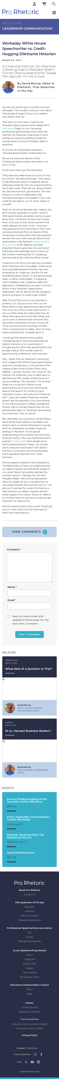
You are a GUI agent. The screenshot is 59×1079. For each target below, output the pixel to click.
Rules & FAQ (29, 963)
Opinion (9, 722)
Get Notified (29, 972)
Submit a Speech (29, 915)
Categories (29, 959)
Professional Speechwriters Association (29, 928)
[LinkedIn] (38, 1063)
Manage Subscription (29, 920)
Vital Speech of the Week (29, 1028)
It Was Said (18, 441)
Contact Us (29, 894)
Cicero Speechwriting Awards (29, 950)
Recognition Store (29, 977)
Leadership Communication (27, 28)
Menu (54, 12)
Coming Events (29, 1007)
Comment (14, 549)
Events (29, 937)
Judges (29, 968)
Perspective (11, 660)
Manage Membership (29, 941)
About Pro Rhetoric (29, 890)
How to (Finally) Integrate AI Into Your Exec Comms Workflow (27, 800)
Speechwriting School (20, 852)
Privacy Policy (29, 1035)
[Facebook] (41, 1055)
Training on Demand (29, 1011)
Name (12, 587)
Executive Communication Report (29, 1024)
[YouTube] (32, 1063)
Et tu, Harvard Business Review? (28, 731)
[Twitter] (35, 1055)
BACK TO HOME (12, 23)
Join (29, 932)
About (29, 955)
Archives (29, 911)
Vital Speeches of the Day (29, 902)
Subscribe (29, 906)
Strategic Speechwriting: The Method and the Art (25, 836)
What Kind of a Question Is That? (28, 669)
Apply (30, 993)
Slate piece (8, 128)
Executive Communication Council (29, 985)
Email (12, 600)
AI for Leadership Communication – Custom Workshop (29, 818)
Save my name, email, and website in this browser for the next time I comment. (30, 620)
